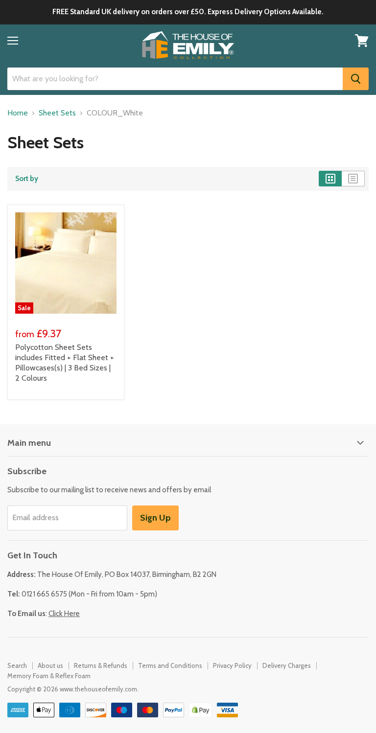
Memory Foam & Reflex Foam (49, 676)
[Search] (356, 79)
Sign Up (155, 517)
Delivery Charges (286, 665)
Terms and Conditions (170, 665)
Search (17, 665)
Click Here (64, 613)
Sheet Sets (57, 113)
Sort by (26, 179)
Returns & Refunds (100, 665)
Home (17, 113)
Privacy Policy (232, 665)
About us (50, 665)
